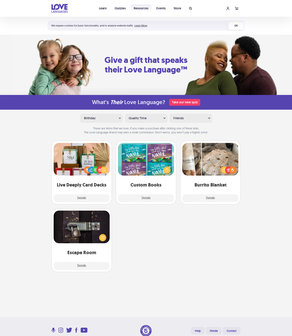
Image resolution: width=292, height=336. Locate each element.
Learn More (140, 25)
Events (161, 8)
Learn (103, 8)
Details (81, 198)
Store (177, 8)
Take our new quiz (185, 102)
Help (198, 331)
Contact (232, 331)
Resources (141, 8)
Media (214, 331)
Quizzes (120, 8)
